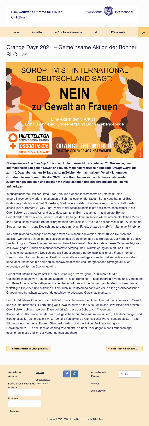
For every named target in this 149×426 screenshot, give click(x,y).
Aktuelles (37, 32)
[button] (143, 32)
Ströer (53, 194)
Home (16, 32)
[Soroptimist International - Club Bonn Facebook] (66, 374)
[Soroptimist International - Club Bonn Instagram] (74, 374)
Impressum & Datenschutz (43, 381)
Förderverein (118, 32)
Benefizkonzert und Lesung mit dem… (28, 348)
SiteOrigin (97, 418)
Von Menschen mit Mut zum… (124, 348)
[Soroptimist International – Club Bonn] (72, 13)
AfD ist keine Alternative (68, 32)
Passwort (13, 398)
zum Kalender (98, 390)
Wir (96, 32)
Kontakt (40, 372)
